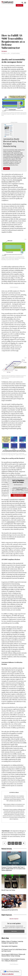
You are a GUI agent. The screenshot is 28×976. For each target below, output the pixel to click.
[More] (23, 843)
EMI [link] (10, 182)
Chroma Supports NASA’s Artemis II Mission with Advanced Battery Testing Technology (13, 955)
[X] (12, 843)
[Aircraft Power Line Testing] (14, 881)
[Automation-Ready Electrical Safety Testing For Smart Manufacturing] (8, 130)
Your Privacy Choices (12, 971)
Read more (6, 168)
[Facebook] (16, 843)
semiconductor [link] (11, 522)
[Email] (20, 843)
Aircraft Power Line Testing (8, 890)
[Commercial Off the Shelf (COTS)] (14, 901)
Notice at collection (8, 974)
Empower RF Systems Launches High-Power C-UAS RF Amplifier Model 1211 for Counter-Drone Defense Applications (13, 868)
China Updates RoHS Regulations (10, 946)
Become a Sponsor (14, 918)
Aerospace (4, 51)
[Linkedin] (9, 843)
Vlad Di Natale (16, 53)
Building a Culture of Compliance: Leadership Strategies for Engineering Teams (12, 942)
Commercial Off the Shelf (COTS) (10, 910)
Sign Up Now (14, 931)
